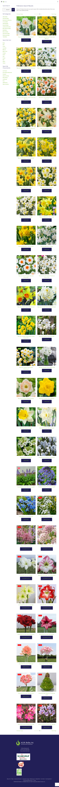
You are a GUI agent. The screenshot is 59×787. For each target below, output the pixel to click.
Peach (4, 54)
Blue (3, 44)
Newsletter (38, 778)
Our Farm (43, 778)
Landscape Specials (7, 26)
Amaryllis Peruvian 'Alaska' (26, 575)
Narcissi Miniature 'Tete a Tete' (46, 217)
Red (3, 59)
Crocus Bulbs (5, 21)
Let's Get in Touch (25, 778)
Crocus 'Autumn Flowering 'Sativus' (46, 724)
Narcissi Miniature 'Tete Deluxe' (26, 246)
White (4, 61)
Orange (4, 53)
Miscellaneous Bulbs (7, 28)
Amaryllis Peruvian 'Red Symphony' (26, 634)
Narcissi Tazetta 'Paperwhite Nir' (47, 336)
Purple (4, 58)
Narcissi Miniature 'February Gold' (26, 158)
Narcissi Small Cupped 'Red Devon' (26, 307)
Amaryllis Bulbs (6, 18)
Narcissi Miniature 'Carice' (47, 128)
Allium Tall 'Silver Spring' (47, 546)
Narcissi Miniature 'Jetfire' (26, 187)
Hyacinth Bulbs (6, 25)
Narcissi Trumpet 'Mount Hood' (46, 428)
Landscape (5, 79)
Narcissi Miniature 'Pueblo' (26, 217)
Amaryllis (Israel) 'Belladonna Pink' (26, 724)
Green (4, 46)
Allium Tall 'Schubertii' (26, 546)
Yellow (4, 63)
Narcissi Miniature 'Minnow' (46, 187)
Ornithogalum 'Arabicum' (26, 457)
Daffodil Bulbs (5, 23)
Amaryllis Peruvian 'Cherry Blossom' (46, 575)
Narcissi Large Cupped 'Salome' (26, 37)
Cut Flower (5, 70)
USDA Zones (5, 82)
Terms (34, 780)
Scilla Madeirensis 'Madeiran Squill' (26, 487)
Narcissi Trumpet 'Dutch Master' (47, 398)
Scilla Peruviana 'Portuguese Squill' (46, 486)
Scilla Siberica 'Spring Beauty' (26, 516)
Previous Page (20, 14)
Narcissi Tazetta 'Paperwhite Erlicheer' (47, 307)
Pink (3, 56)
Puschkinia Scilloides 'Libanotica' (47, 457)
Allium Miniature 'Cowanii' (47, 516)
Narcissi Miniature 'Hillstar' (46, 158)
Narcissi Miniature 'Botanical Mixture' (26, 128)
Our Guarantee (48, 778)
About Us (8, 778)
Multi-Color (5, 51)
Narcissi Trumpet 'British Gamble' (26, 398)
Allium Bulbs (5, 16)
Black (4, 42)
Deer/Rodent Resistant (7, 72)
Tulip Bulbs (5, 36)
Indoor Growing (6, 75)
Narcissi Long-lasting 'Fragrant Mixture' (26, 68)
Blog (12, 778)
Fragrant (4, 74)
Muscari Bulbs (5, 31)
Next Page (54, 14)
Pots (4, 80)
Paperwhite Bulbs (6, 33)
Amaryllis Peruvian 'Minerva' (47, 604)
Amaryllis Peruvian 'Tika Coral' (26, 663)
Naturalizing (5, 77)
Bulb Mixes (5, 30)
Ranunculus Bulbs (6, 35)
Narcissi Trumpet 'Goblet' (26, 428)
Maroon (4, 49)
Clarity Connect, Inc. (41, 781)
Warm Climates (6, 84)
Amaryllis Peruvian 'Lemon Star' (26, 604)
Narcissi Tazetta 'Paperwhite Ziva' (47, 367)
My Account (32, 778)
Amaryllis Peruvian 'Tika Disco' (47, 663)
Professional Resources (27, 780)
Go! (13, 9)
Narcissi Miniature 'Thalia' (47, 246)
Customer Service (17, 778)
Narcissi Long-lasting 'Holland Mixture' (47, 68)
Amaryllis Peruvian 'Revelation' (46, 634)
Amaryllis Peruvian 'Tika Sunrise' (26, 693)
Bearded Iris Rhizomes (7, 20)
